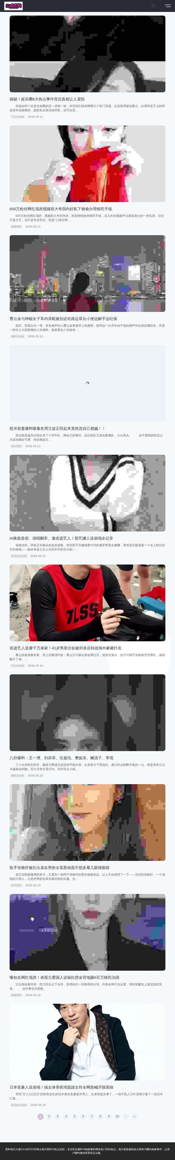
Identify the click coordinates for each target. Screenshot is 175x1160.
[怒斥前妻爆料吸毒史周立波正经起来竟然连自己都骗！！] (87, 383)
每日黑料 (16, 446)
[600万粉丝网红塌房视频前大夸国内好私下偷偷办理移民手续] (87, 163)
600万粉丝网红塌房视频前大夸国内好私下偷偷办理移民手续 (61, 209)
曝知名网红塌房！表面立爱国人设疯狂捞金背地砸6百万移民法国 (64, 977)
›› (134, 1116)
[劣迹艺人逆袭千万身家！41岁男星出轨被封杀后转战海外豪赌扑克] (87, 603)
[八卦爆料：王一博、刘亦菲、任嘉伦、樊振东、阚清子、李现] (87, 712)
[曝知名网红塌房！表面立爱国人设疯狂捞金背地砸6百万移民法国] (87, 932)
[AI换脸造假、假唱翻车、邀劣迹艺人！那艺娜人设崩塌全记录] (87, 493)
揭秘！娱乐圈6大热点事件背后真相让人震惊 (47, 99)
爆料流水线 (17, 336)
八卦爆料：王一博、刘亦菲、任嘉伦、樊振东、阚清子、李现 (61, 758)
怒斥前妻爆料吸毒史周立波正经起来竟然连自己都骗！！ (58, 428)
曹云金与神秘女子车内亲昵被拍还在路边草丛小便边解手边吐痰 (63, 319)
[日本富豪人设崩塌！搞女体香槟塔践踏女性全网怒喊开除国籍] (87, 1042)
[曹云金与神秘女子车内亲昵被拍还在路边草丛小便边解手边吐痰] (87, 273)
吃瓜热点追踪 (19, 556)
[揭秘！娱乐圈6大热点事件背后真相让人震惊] (87, 54)
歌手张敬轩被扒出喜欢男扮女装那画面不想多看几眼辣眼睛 (59, 868)
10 (117, 1116)
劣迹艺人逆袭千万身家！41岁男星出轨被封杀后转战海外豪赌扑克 (65, 648)
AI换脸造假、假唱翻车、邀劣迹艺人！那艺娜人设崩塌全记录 (61, 538)
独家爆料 (16, 226)
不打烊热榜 (17, 116)
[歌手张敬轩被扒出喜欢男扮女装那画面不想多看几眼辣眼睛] (87, 822)
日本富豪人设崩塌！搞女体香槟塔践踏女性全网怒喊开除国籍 (61, 1087)
